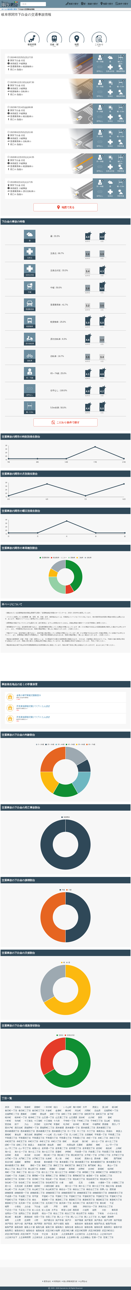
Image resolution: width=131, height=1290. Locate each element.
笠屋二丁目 (108, 1237)
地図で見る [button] (68, 207)
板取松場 (40, 1230)
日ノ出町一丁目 (61, 1135)
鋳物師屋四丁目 (69, 1193)
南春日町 (42, 1145)
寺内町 (18, 1121)
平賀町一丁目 (48, 1196)
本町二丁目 (103, 1138)
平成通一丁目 (11, 1196)
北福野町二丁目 (12, 1114)
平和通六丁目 (52, 1138)
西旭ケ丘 (89, 1158)
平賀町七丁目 (11, 1200)
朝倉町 (27, 1107)
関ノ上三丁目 (90, 1217)
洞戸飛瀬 (79, 1220)
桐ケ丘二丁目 (85, 1186)
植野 (7, 1206)
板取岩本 (79, 1224)
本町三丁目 (114, 1138)
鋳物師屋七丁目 (115, 1193)
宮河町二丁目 (38, 1179)
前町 (65, 1141)
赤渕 (7, 1107)
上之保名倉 (60, 1237)
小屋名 (18, 1206)
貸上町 (105, 1107)
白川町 (91, 1117)
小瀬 (61, 1182)
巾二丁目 (81, 1131)
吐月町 (66, 1124)
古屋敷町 (89, 1135)
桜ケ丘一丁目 (34, 1172)
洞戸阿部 (38, 1224)
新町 (110, 1117)
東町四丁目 (70, 1165)
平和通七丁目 (65, 1138)
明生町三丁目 (79, 1179)
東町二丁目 (47, 1165)
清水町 (82, 1117)
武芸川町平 (26, 1234)
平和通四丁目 (25, 1138)
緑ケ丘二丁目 (111, 1141)
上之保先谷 (37, 1237)
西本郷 (97, 1158)
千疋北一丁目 (11, 1210)
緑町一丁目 (10, 1145)
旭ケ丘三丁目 (48, 1152)
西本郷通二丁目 (88, 1128)
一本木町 (48, 1107)
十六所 (57, 1121)
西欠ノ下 (116, 1124)
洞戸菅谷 (9, 1224)
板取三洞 (50, 1227)
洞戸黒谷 (98, 1220)
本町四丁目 (10, 1141)
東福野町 (38, 1135)
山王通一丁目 (48, 1117)
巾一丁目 (71, 1131)
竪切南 (8, 1124)
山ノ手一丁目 (112, 1145)
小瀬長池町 (49, 1186)
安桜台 (18, 1107)
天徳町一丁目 (11, 1176)
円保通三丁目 (108, 1152)
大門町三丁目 (38, 1158)
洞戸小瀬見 (59, 1224)
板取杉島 (89, 1227)
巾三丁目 (91, 1131)
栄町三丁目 (78, 1114)
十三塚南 (48, 1121)
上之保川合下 (11, 1237)
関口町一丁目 (50, 1155)
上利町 (119, 1148)
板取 (67, 1224)
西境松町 (28, 1217)
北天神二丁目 (38, 1203)
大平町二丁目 (104, 1155)
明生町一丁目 (52, 1179)
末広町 (27, 1155)
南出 (34, 1200)
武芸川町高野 (81, 1230)
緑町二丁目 (22, 1145)
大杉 (104, 1210)
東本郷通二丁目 (66, 1162)
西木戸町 (9, 1128)
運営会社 (47, 1281)
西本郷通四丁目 (12, 1131)
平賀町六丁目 (116, 1196)
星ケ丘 (8, 1186)
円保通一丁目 (81, 1152)
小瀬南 (91, 1182)
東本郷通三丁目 (82, 1162)
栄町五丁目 (101, 1114)
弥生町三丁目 (38, 1182)
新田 (100, 1117)
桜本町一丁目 (21, 1117)
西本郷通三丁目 (104, 1128)
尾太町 (8, 1217)
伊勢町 (68, 1152)
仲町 (67, 1158)
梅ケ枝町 (77, 1107)
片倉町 (49, 1110)
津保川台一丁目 (90, 1206)
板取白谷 (79, 1227)
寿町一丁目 (10, 1172)
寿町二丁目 (22, 1172)
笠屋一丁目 (97, 1237)
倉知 (57, 1186)
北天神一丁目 (25, 1203)
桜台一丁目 (47, 1213)
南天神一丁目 (65, 1203)
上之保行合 (80, 1234)
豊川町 (86, 1124)
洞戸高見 (48, 1224)
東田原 (115, 1210)
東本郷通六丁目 (12, 1165)
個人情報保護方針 (70, 1281)
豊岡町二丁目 (52, 1176)
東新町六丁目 (116, 1200)
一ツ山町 (48, 1135)
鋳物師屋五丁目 (84, 1193)
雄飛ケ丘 (36, 1148)
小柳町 (33, 1114)
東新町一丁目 (48, 1200)
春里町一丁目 (92, 1176)
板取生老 (69, 1227)
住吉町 (37, 1155)
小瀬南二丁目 (118, 1182)
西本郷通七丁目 (59, 1131)
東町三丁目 (58, 1165)
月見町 (37, 1124)
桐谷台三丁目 (92, 1189)
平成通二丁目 (25, 1196)
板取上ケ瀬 (29, 1227)
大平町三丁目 (118, 1155)
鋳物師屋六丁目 (100, 1193)
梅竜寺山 (101, 1131)
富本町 (76, 1124)
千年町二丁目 (83, 1121)
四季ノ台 (104, 1189)
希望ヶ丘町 (66, 1210)
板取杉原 (98, 1227)
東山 (100, 1165)
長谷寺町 (9, 1162)
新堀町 (101, 1169)
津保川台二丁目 (105, 1206)
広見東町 (28, 1186)
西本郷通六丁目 (43, 1131)
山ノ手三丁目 (25, 1148)
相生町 (109, 1148)
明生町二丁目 (65, 1179)
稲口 (56, 1107)
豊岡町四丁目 (79, 1176)
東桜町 (8, 1135)
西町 (106, 1158)
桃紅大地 (110, 1186)
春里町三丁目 (11, 1179)
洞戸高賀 (118, 1220)
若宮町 (99, 1148)
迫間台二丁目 (25, 1213)
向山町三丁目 (38, 1189)
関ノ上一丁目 (63, 1217)
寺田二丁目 (51, 1217)
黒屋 (17, 1155)
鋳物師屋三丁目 (53, 1193)
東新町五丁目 (102, 1200)
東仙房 (18, 1135)
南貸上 (31, 1145)
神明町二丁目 (88, 1172)
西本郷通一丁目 (72, 1128)
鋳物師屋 (9, 1193)
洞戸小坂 (19, 1224)
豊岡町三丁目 (65, 1176)
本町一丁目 (91, 1138)
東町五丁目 (81, 1165)
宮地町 (62, 1169)
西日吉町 (19, 1128)
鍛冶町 (115, 1107)
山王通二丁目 (61, 1117)
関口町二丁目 (63, 1155)
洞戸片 (68, 1220)
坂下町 (110, 1114)
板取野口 (9, 1230)
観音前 (119, 1152)
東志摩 (18, 1217)
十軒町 (8, 1121)
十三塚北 (28, 1121)
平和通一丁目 (101, 1135)
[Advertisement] (65, 24)
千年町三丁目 (96, 1121)
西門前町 (118, 1158)
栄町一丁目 (55, 1114)
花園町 (18, 1162)
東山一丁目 (112, 1165)
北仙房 (97, 1110)
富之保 (55, 1234)
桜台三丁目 (70, 1213)
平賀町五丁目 (102, 1196)
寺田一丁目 (39, 1217)
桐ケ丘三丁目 (98, 1186)
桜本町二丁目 (34, 1117)
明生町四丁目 (92, 1179)
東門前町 (92, 1165)
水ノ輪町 (102, 1217)
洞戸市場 (59, 1220)
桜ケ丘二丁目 (48, 1172)
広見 (81, 1182)
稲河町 (111, 1169)
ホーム (4, 9)
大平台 (55, 1210)
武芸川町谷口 (108, 1230)
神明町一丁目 (75, 1172)
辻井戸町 (48, 1124)
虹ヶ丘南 (46, 1210)
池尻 (71, 1182)
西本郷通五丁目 (28, 1131)
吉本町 (91, 1169)
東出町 (103, 1203)
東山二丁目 (10, 1169)
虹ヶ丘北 (36, 1210)
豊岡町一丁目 (38, 1176)
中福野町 (96, 1124)
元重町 (80, 1145)
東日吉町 (28, 1135)
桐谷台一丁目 (65, 1189)
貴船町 (24, 1114)
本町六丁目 (33, 1141)
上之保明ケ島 (73, 1237)
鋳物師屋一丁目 (22, 1193)
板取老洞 (89, 1224)
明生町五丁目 (106, 1179)
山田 (46, 1206)
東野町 (27, 1162)
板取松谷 (30, 1230)
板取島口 (59, 1227)
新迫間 (35, 1213)
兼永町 (68, 1110)
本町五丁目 (22, 1141)
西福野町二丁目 (47, 1128)
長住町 (78, 1158)
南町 (59, 1145)
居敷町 (37, 1107)
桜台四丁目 (81, 1213)
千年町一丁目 (69, 1121)
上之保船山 (85, 1237)
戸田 (56, 1206)
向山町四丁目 (52, 1189)
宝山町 (107, 1121)
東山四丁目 (33, 1169)
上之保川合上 (92, 1234)
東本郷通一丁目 (51, 1162)
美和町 (72, 1169)
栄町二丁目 (66, 1114)
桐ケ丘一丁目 (71, 1186)
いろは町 (67, 1107)
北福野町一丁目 (111, 1110)
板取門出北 (99, 1224)
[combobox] (33, 4)
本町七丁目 (45, 1141)
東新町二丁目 (61, 1200)
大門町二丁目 (25, 1158)
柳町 (98, 1145)
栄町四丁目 (89, 1114)
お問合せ (83, 1281)
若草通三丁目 (75, 1148)
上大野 (18, 1220)
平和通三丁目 (11, 1138)
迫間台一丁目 (11, 1213)
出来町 (49, 1158)
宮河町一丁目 (25, 1179)
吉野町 (81, 1169)
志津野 (27, 1220)
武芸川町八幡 (67, 1230)
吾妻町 (58, 1152)
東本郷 (37, 1162)
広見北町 (19, 1186)
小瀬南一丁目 (104, 1182)
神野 (7, 1220)
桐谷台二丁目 (79, 1189)
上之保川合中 (106, 1234)
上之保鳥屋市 (67, 1234)
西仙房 (43, 1114)
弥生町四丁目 (52, 1182)
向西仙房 (71, 1145)
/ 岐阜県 (10, 9)
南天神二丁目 (79, 1203)
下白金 (37, 1206)
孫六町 (85, 1141)
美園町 (52, 1169)
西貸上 (95, 1107)
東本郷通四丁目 (98, 1162)
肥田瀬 (113, 1189)
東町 (23, 1165)
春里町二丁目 (106, 1176)
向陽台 (91, 1213)
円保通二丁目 (94, 1152)
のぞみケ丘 (112, 1213)
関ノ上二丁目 (77, 1217)
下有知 (101, 1213)
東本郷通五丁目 (113, 1162)
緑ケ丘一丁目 (98, 1141)
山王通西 (73, 1117)
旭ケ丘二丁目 (34, 1152)
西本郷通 (60, 1128)
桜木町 (8, 1117)
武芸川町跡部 (94, 1230)
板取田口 (108, 1227)
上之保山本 (49, 1237)
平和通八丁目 (79, 1138)
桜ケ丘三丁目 (61, 1172)
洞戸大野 (108, 1220)
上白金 (27, 1206)
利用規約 (57, 1281)
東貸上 (119, 1131)
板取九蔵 (40, 1227)
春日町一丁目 (11, 1110)
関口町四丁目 (77, 1155)
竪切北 (117, 1121)
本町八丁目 (56, 1141)
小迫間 (86, 1210)
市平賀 (35, 1196)
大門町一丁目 (11, 1158)
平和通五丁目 (38, 1138)
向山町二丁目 (25, 1189)
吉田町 (8, 1155)
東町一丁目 (35, 1165)
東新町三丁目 (75, 1200)
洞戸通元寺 (49, 1220)
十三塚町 (38, 1121)
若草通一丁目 (48, 1148)
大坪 (85, 1107)
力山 (26, 1124)
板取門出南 (111, 1224)
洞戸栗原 (89, 1220)
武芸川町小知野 (53, 1230)
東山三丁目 (22, 1169)
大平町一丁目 (91, 1155)
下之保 (35, 1234)
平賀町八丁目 (25, 1200)
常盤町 (57, 1124)
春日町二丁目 (25, 1110)
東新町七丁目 (11, 1203)
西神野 (111, 1217)
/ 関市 (15, 9)
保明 (65, 1206)
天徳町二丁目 (25, 1176)
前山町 (75, 1141)
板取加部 (19, 1227)
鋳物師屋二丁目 (37, 1193)
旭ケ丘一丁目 (21, 1152)
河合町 (78, 1110)
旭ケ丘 (8, 1152)
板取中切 (118, 1227)
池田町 (37, 1186)
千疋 (112, 1203)
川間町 (88, 1110)
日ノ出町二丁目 (76, 1135)
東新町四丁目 (89, 1200)
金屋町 (58, 1110)
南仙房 (50, 1145)
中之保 (45, 1234)
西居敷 (105, 1124)
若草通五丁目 (89, 1148)
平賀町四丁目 (89, 1196)
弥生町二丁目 (25, 1182)
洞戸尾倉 (28, 1224)
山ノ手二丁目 (11, 1148)
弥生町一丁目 (11, 1182)
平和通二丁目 (114, 1135)
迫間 (94, 1210)
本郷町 (43, 1169)
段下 (17, 1124)
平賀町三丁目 (75, 1196)
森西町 (89, 1145)
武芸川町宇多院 (12, 1234)
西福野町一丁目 (31, 1128)
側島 (75, 1206)
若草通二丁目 (61, 1148)
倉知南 (119, 1186)
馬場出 (109, 1131)
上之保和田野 (25, 1237)
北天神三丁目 (52, 1203)
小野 (36, 1220)
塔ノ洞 (58, 1158)
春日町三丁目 (38, 1110)
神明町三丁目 (102, 1172)
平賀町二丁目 (61, 1196)
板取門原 (9, 1227)
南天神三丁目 (92, 1203)
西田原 (76, 1210)
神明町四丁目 (115, 1172)
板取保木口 (20, 1230)
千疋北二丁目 (25, 1210)
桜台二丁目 (58, 1213)
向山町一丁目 (11, 1189)
